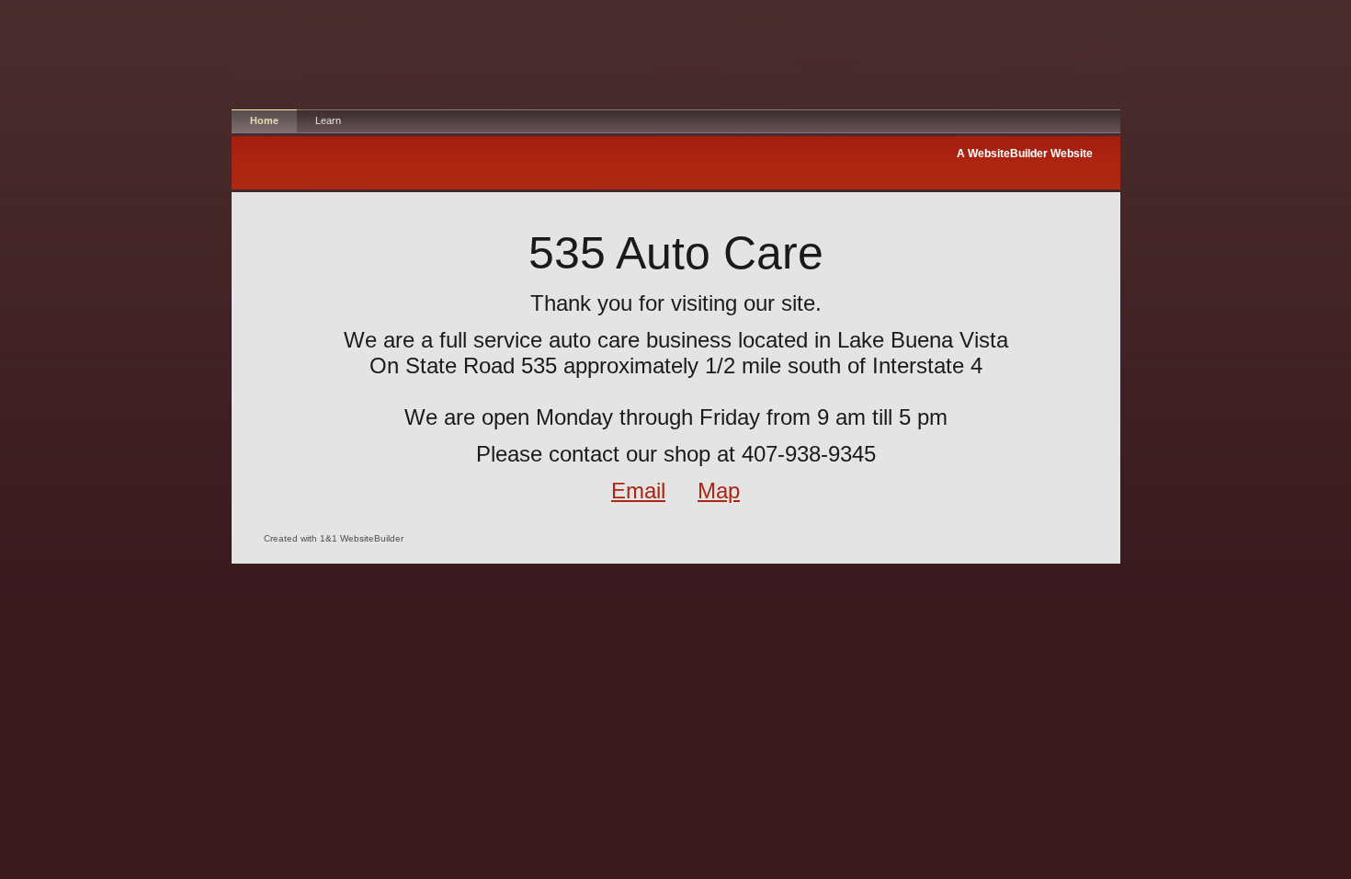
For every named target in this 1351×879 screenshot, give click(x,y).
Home (264, 120)
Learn (328, 120)
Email (638, 490)
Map (719, 490)
